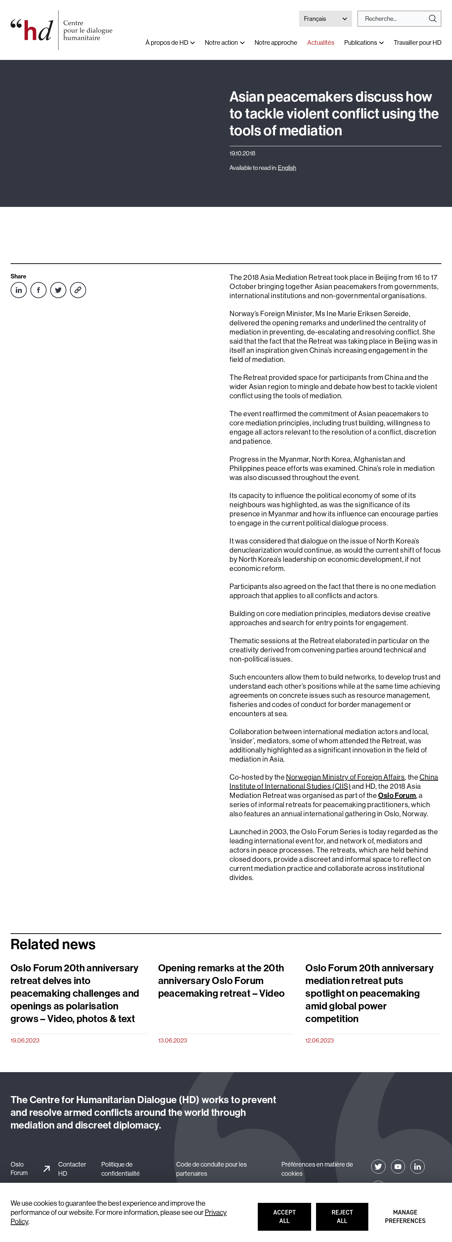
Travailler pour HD (417, 42)
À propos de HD (166, 42)
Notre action (221, 42)
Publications (360, 42)
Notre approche (276, 42)
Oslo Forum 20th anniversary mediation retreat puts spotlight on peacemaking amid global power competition (369, 992)
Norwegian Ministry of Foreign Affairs (345, 777)
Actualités (320, 42)
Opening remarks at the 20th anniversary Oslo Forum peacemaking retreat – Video (221, 980)
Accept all (292, 1219)
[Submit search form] (399, 19)
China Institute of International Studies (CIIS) (334, 782)
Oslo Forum (19, 1168)
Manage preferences (405, 1219)
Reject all (350, 1219)
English (287, 167)
